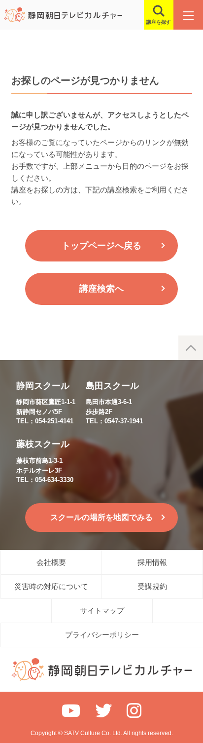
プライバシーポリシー (102, 635)
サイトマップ (102, 610)
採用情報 (152, 562)
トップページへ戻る (101, 246)
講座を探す (158, 22)
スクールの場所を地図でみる (101, 517)
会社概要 (51, 562)
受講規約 (152, 586)
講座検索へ (101, 289)
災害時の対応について (51, 586)
